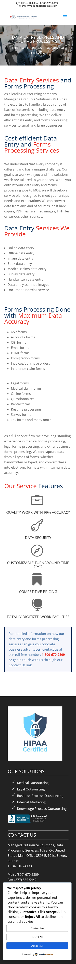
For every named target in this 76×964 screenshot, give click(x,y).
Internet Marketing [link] (31, 802)
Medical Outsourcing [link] (33, 783)
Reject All (37, 937)
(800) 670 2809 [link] (28, 874)
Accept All (37, 945)
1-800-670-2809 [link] (49, 3)
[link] (24, 17)
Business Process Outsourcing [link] (40, 795)
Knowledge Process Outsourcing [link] (42, 808)
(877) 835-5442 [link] (25, 880)
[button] (65, 19)
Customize (37, 928)
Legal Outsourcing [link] (31, 789)
